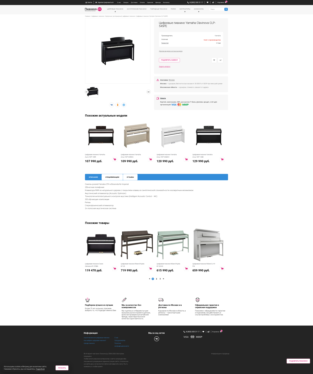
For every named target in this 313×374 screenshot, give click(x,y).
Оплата (142, 2)
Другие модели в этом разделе (170, 51)
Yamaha (218, 36)
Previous (82, 95)
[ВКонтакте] (111, 104)
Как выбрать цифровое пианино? (95, 340)
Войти (89, 2)
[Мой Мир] (123, 104)
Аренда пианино (89, 343)
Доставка (134, 2)
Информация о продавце (220, 354)
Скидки (125, 2)
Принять (62, 368)
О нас (119, 2)
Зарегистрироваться (105, 2)
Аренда (158, 2)
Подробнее (40, 369)
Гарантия (150, 2)
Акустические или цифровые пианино (96, 338)
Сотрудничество (119, 340)
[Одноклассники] (117, 104)
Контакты (166, 2)
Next (154, 92)
